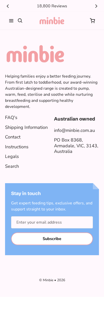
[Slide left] (8, 6)
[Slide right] (96, 6)
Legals (12, 156)
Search (12, 166)
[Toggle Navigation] (11, 20)
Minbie (48, 280)
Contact (12, 137)
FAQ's (11, 117)
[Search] (20, 20)
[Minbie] (52, 21)
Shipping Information (26, 127)
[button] (92, 20)
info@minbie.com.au (74, 130)
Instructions (17, 147)
